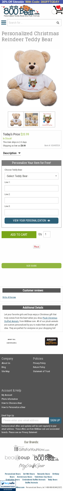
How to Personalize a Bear (13, 407)
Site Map (6, 371)
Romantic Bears (43, 474)
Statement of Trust (41, 371)
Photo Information (10, 399)
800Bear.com (19, 487)
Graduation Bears (13, 480)
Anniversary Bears (24, 477)
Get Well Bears (29, 474)
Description (9, 153)
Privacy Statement (29, 432)
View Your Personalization (30, 220)
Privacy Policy (39, 363)
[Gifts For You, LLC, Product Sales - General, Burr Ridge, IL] (36, 343)
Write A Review (9, 297)
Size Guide (31, 265)
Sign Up (55, 420)
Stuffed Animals (31, 483)
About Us (6, 363)
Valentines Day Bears (43, 477)
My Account (7, 395)
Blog (4, 367)
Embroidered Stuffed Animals (34, 480)
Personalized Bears (13, 474)
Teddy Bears (52, 480)
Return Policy (39, 367)
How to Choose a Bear (12, 403)
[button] (8, 485)
